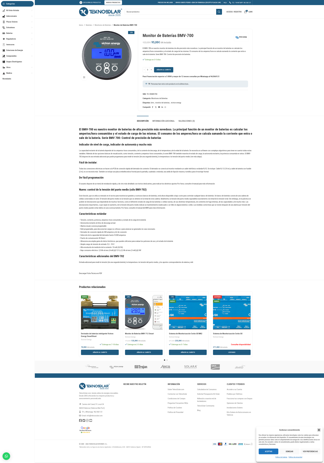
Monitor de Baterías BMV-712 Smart (139, 333)
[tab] (143, 120)
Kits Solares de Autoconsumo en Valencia (239, 413)
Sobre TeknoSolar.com (176, 389)
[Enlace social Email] (159, 107)
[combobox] (173, 12)
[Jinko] (240, 367)
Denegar (289, 451)
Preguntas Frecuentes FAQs (178, 403)
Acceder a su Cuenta (234, 389)
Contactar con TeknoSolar (177, 394)
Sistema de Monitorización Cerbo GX (227, 333)
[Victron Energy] (116, 367)
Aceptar (268, 451)
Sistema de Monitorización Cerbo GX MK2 (185, 333)
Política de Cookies (281, 457)
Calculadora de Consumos (207, 389)
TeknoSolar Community (205, 406)
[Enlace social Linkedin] (162, 107)
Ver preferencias (310, 451)
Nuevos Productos (113, 2)
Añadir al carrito (164, 70)
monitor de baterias (162, 103)
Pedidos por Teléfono (234, 394)
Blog (198, 410)
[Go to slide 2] (167, 360)
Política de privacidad (295, 457)
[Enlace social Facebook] (152, 107)
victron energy (176, 103)
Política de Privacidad (175, 412)
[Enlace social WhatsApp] (165, 107)
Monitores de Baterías (103, 25)
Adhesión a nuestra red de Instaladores (206, 399)
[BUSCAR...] (219, 12)
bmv (152, 103)
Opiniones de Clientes (235, 403)
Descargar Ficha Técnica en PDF (90, 273)
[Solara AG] (190, 367)
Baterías (89, 25)
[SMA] (215, 367)
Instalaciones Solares (235, 408)
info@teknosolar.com (95, 416)
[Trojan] (141, 367)
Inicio (81, 25)
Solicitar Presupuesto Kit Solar (208, 394)
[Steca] (165, 367)
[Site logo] (100, 11)
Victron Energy (86, 340)
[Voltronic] (91, 367)
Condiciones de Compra (176, 398)
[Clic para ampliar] (84, 77)
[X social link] (155, 107)
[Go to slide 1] (164, 360)
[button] (319, 430)
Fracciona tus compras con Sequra (239, 398)
